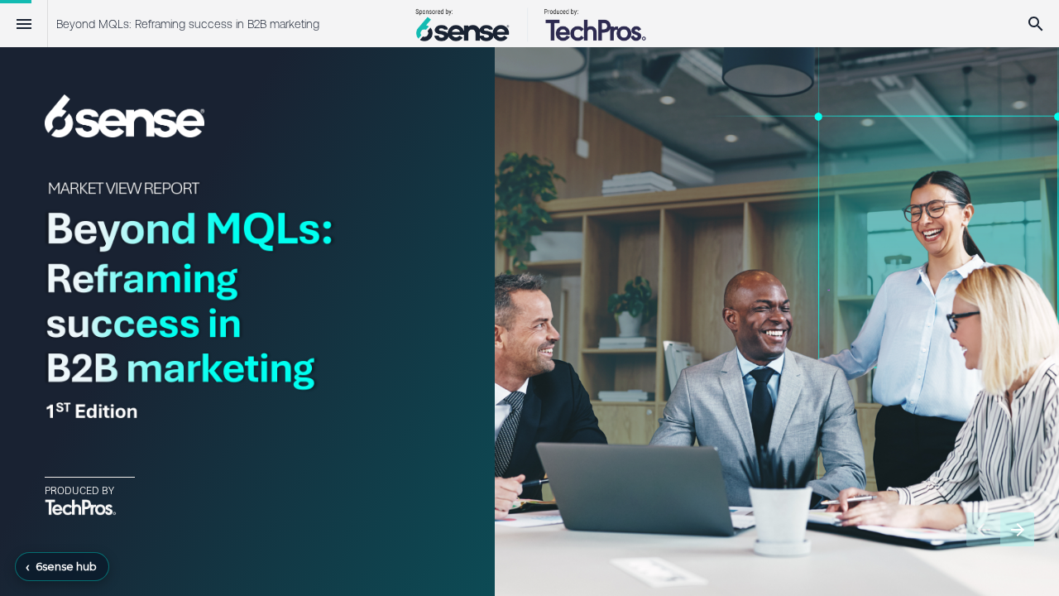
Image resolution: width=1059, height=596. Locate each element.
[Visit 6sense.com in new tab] (124, 115)
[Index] (23, 23)
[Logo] (529, 23)
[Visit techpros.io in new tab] (81, 507)
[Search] (1035, 23)
